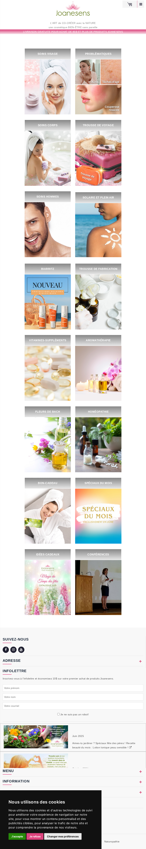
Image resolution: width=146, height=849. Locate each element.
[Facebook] (6, 649)
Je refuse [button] (35, 836)
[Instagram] (13, 649)
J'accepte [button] (17, 836)
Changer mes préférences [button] (63, 836)
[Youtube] (21, 649)
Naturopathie (112, 841)
